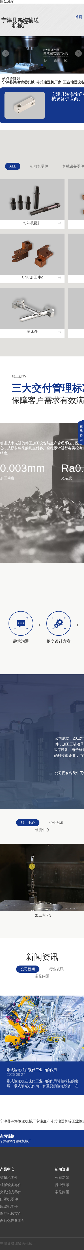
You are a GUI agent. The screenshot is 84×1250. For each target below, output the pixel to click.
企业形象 (56, 823)
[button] (42, 65)
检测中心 (42, 830)
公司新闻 (28, 969)
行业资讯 (56, 969)
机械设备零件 (11, 1185)
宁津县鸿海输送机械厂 (20, 22)
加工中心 (28, 823)
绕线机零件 (9, 1206)
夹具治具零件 (11, 1192)
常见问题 (42, 976)
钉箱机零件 (39, 166)
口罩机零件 (9, 1199)
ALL (12, 166)
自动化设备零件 (12, 1221)
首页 (78, 17)
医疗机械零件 (11, 1213)
